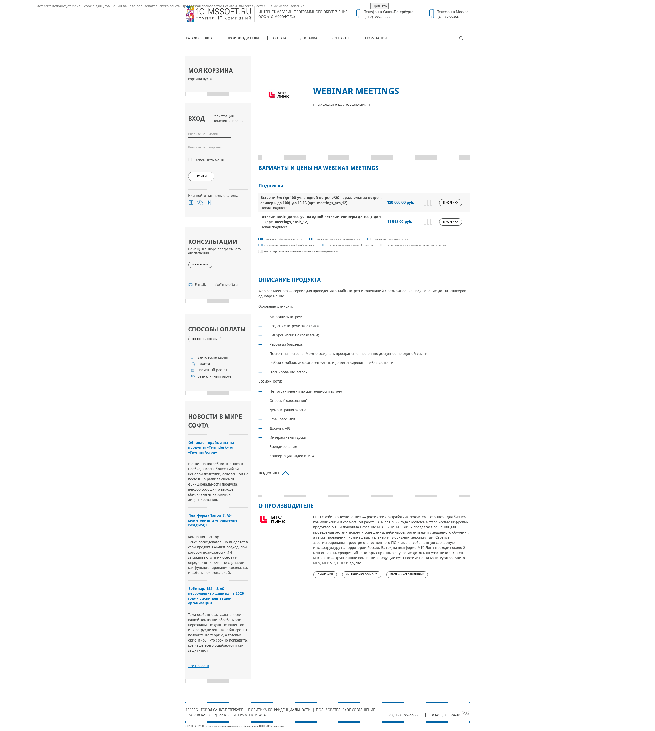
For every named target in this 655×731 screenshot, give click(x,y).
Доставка (309, 38)
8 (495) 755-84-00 (446, 715)
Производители (242, 38)
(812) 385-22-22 (378, 17)
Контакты (341, 38)
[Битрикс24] (209, 202)
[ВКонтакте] (200, 202)
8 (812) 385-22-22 (404, 715)
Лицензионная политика (361, 574)
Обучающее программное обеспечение (342, 105)
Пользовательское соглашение (345, 710)
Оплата (279, 38)
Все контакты (200, 264)
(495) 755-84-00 (451, 17)
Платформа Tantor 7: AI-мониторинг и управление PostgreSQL (212, 520)
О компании (375, 38)
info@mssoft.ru (225, 285)
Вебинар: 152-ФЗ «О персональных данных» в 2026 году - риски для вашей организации (216, 596)
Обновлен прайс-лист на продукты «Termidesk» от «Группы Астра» (211, 447)
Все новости (198, 666)
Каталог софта (199, 38)
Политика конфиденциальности (279, 710)
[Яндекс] (191, 202)
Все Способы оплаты (204, 339)
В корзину (450, 202)
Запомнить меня (209, 160)
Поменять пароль (228, 121)
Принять (379, 6)
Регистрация (223, 116)
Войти (201, 176)
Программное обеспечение (407, 574)
